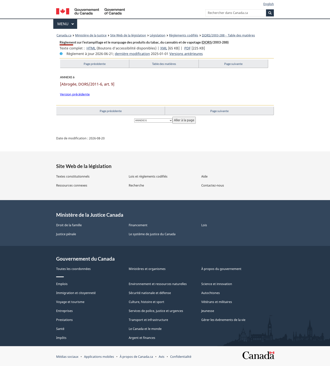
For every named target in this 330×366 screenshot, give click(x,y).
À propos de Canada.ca (136, 357)
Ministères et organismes (147, 269)
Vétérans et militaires (216, 302)
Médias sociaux (67, 357)
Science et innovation (216, 284)
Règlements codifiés (183, 35)
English (268, 4)
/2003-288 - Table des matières (228, 35)
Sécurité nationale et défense (150, 293)
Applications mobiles (99, 357)
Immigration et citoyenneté (76, 293)
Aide (204, 176)
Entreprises (64, 311)
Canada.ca (64, 35)
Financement (138, 225)
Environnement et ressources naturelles (158, 284)
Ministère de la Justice (91, 35)
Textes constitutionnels (73, 176)
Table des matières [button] (164, 63)
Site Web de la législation (128, 35)
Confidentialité (180, 357)
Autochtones (210, 293)
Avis (161, 357)
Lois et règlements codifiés (148, 176)
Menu (67, 23)
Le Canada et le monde (145, 329)
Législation (157, 35)
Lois (204, 225)
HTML (91, 48)
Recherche (136, 185)
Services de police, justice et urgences (156, 311)
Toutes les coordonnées (73, 269)
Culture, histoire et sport (146, 302)
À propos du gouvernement (221, 269)
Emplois (62, 284)
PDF (187, 48)
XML (163, 48)
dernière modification (132, 53)
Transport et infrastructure (148, 320)
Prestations (64, 320)
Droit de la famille (69, 225)
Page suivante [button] (233, 63)
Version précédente (75, 94)
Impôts (61, 338)
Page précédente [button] (95, 63)
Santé (60, 329)
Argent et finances (142, 338)
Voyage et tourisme (70, 302)
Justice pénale (66, 234)
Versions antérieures (186, 53)
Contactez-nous (212, 185)
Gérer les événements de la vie (223, 320)
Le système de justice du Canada (152, 234)
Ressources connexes (71, 185)
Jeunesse (207, 311)
